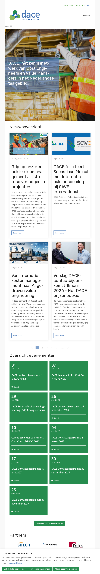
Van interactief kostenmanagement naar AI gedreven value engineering (27, 285)
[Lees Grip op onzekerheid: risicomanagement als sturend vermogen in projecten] (29, 144)
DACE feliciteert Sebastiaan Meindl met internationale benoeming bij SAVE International (71, 179)
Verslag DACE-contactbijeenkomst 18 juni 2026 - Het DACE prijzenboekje (70, 285)
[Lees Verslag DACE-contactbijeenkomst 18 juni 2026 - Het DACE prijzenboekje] (71, 253)
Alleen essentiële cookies (66, 569)
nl (77, 5)
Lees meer (17, 233)
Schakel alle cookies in (14, 569)
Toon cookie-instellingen (39, 569)
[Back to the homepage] (25, 15)
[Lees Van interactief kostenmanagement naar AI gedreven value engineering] (29, 253)
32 (62, 347)
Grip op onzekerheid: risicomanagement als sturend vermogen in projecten (28, 176)
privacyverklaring (14, 563)
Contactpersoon (66, 5)
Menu (85, 15)
